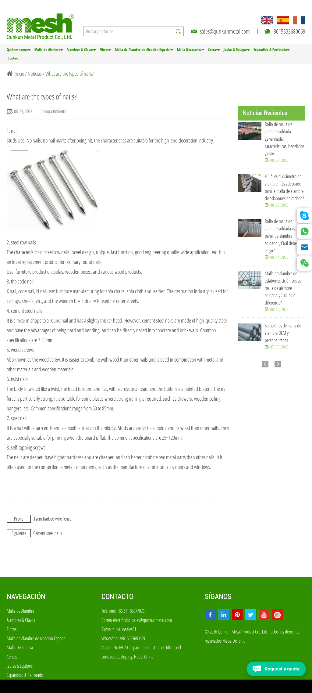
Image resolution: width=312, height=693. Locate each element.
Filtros (104, 49)
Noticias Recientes (265, 113)
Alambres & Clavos (80, 49)
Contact (13, 58)
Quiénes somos (17, 49)
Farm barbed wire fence (52, 518)
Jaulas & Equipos (235, 49)
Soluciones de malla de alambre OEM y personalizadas (283, 333)
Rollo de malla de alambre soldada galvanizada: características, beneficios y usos (284, 139)
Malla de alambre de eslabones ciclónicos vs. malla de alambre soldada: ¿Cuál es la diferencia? (283, 288)
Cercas (212, 49)
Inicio (19, 73)
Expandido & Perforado (270, 49)
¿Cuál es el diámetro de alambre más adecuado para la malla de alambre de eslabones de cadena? (284, 187)
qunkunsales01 (124, 629)
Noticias (35, 73)
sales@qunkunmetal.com (225, 31)
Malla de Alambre (47, 49)
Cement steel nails (47, 533)
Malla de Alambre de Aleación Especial (143, 49)
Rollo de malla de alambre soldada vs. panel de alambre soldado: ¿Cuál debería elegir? (283, 236)
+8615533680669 (132, 638)
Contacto (117, 596)
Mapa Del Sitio (234, 640)
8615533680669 (289, 31)
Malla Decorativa (189, 49)
